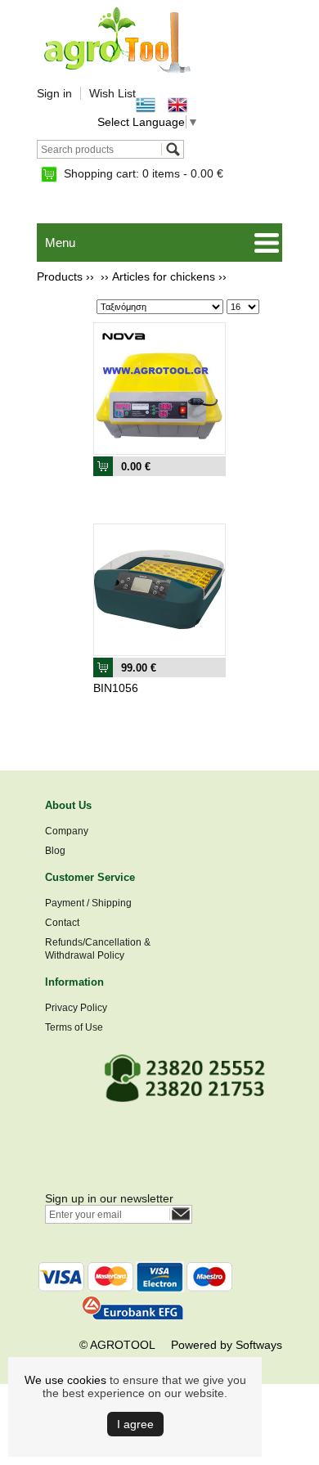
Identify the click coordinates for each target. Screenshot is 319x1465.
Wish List (112, 93)
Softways (259, 1344)
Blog (55, 850)
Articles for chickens (163, 276)
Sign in (54, 93)
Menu (60, 242)
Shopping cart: (143, 173)
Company (66, 831)
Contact (62, 922)
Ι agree (135, 1424)
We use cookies (65, 1379)
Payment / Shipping (88, 903)
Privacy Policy (76, 1007)
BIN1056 (115, 687)
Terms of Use (74, 1027)
